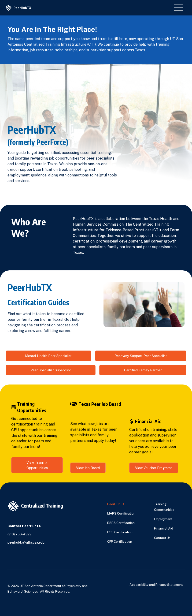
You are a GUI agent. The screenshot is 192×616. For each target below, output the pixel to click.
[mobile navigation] (178, 7)
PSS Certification (120, 532)
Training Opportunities (164, 506)
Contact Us (162, 538)
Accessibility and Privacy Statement (156, 584)
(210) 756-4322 (19, 534)
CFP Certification (119, 541)
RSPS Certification (121, 523)
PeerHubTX (115, 504)
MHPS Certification (121, 513)
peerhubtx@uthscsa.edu (25, 542)
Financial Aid (163, 528)
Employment (163, 519)
